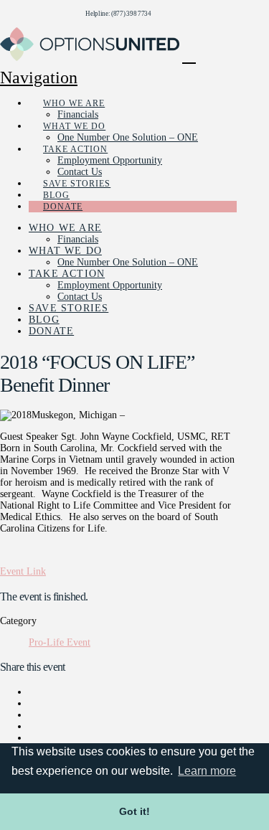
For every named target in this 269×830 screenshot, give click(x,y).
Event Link (23, 571)
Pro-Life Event (59, 642)
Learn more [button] (207, 771)
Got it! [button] (134, 811)
